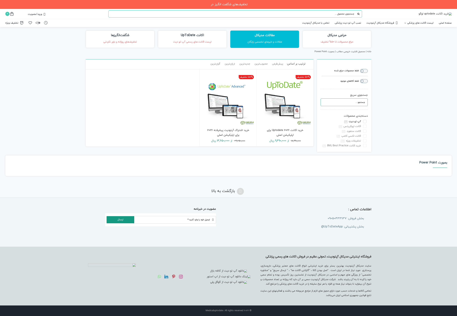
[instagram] (181, 276)
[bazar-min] (228, 271)
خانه (369, 51)
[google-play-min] (228, 282)
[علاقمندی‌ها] (30, 23)
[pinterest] (173, 276)
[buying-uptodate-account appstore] (228, 276)
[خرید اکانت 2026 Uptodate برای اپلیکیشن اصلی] (285, 97)
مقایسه (302, 124)
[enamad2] (112, 265)
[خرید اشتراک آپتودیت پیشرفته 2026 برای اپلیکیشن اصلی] (228, 97)
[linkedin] (166, 276)
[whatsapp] (159, 276)
